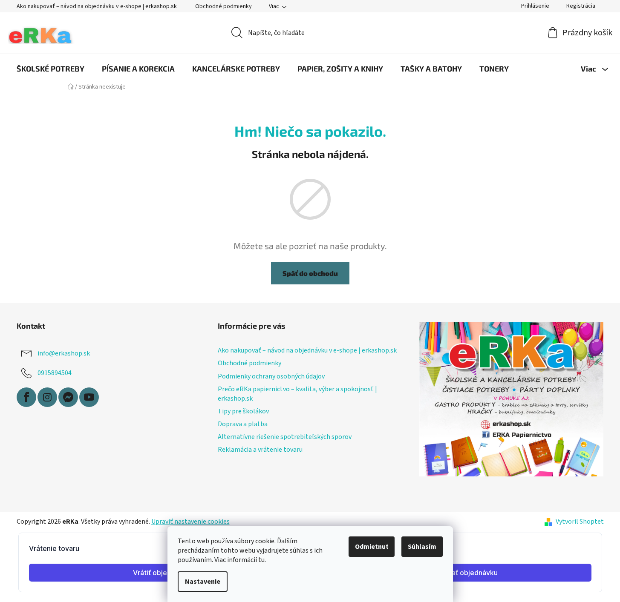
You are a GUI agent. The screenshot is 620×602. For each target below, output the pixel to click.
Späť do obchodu (310, 273)
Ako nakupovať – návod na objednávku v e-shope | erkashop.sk (97, 6)
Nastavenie (202, 581)
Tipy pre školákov (243, 411)
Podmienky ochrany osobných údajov (271, 376)
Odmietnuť (371, 546)
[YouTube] (89, 397)
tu (261, 560)
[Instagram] (47, 397)
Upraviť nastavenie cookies (190, 521)
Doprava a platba (243, 424)
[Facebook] (26, 397)
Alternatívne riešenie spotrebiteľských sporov (285, 436)
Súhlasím (422, 546)
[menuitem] (50, 68)
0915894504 (54, 373)
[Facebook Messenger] (68, 397)
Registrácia (580, 6)
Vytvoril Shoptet (580, 521)
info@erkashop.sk (63, 353)
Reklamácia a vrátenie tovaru (260, 449)
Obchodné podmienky (223, 6)
